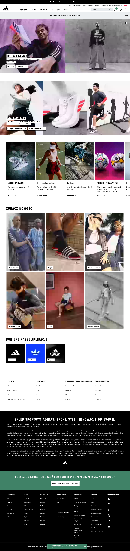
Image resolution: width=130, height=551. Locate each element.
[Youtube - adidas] (115, 527)
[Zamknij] (49, 546)
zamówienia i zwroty (93, 5)
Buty (51, 10)
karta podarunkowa (105, 5)
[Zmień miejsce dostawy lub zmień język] (125, 5)
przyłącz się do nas (117, 5)
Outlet (66, 10)
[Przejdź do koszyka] (125, 9)
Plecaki (67, 395)
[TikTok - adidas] (115, 521)
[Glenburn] (79, 170)
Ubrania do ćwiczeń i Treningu (15, 399)
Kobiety (33, 10)
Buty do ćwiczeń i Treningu (14, 395)
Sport (58, 10)
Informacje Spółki (97, 546)
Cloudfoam (98, 395)
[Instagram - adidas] (115, 505)
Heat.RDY (98, 399)
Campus (38, 399)
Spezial (38, 395)
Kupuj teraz (12, 195)
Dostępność (87, 546)
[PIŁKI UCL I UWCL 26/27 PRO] (109, 170)
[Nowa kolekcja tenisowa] (50, 170)
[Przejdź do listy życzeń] (120, 9)
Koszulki (68, 390)
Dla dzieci (43, 10)
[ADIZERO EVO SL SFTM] (20, 170)
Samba (38, 390)
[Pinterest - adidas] (115, 516)
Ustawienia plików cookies (35, 546)
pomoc (84, 5)
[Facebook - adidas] (115, 499)
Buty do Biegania (11, 386)
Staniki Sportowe (11, 390)
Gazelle (38, 386)
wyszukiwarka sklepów (75, 5)
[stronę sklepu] (5, 8)
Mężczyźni (23, 10)
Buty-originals (69, 386)
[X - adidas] (115, 510)
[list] (65, 170)
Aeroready (98, 386)
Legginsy (68, 399)
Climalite (98, 390)
